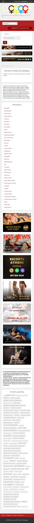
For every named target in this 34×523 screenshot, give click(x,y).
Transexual (6, 167)
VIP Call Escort (7, 172)
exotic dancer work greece (12, 451)
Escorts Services (6, 440)
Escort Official (7, 127)
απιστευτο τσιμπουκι (10, 506)
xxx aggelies (8, 485)
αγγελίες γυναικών (10, 497)
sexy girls (7, 474)
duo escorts (7, 420)
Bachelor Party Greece (10, 413)
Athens (6, 398)
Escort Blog (21, 425)
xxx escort (19, 485)
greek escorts (23, 453)
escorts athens (19, 436)
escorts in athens (18, 438)
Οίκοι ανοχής (7, 204)
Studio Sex (6, 159)
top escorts (7, 479)
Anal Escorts (19, 395)
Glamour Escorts (8, 132)
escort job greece (19, 433)
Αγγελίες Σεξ (7, 175)
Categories (9, 515)
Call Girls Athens (8, 116)
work (22, 482)
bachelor (6, 408)
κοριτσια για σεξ (24, 506)
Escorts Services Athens (17, 440)
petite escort (8, 466)
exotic (5, 446)
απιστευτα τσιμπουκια (10, 504)
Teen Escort (14, 477)
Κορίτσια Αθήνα (16, 487)
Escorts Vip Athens (13, 443)
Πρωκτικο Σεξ (21, 489)
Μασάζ (5, 202)
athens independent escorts (14, 405)
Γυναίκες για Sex (8, 191)
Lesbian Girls (22, 458)
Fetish (5, 129)
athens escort (15, 398)
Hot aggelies (8, 458)
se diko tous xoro (17, 469)
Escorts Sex (25, 440)
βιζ (19, 506)
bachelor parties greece (11, 410)
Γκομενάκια (6, 185)
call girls (16, 415)
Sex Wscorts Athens (18, 471)
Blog (14, 515)
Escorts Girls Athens (7, 438)
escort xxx (22, 443)
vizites (17, 482)
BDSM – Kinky (7, 113)
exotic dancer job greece (17, 446)
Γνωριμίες (6, 188)
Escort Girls (6, 124)
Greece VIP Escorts (8, 137)
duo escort (20, 418)
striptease (25, 474)
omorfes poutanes (9, 463)
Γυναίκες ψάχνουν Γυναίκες (10, 199)
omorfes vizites (21, 463)
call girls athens (9, 418)
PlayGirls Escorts (8, 153)
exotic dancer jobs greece (11, 448)
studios (6, 477)
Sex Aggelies (7, 156)
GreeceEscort (7, 140)
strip (19, 474)
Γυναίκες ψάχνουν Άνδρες (10, 196)
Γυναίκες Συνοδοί (8, 193)
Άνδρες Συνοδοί (7, 177)
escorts (7, 436)
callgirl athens (8, 415)
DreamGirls (6, 121)
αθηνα (24, 502)
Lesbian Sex (5, 461)
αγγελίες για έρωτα (11, 494)
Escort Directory (9, 428)
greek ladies (16, 455)
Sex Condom (6, 471)
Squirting (15, 474)
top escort (22, 477)
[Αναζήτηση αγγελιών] (5, 42)
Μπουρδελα (5, 489)
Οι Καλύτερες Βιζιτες (13, 489)
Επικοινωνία (20, 515)
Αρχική (3, 65)
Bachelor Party (25, 410)
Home (3, 515)
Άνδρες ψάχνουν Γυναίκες (10, 183)
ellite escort (8, 423)
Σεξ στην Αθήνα (16, 491)
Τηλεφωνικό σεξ (7, 207)
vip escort (8, 482)
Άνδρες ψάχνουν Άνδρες (9, 180)
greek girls (6, 455)
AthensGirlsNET (7, 111)
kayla (16, 458)
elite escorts (16, 420)
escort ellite (22, 428)
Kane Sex (6, 143)
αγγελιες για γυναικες (12, 502)
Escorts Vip (5, 443)
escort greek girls (24, 430)
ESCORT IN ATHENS (7, 433)
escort (16, 423)
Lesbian (6, 145)
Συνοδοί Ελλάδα (24, 491)
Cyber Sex (6, 119)
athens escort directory (12, 400)
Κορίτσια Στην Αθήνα (24, 487)
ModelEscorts (7, 151)
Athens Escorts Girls (7, 403)
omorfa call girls (22, 461)
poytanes (6, 469)
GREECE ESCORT (10, 453)
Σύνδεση (30, 1)
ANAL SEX (25, 395)
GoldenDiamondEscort (9, 135)
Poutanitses (27, 466)
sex (27, 469)
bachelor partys (25, 413)
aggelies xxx (10, 395)
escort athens (10, 425)
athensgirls (16, 403)
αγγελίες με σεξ (9, 499)
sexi (11, 471)
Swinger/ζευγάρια (8, 161)
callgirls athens (26, 415)
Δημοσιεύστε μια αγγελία (20, 28)
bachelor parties (15, 408)
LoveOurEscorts (7, 148)
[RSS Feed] (3, 1)
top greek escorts (19, 479)
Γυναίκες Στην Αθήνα (7, 487)
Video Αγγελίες (7, 169)
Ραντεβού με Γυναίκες (7, 491)
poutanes (19, 466)
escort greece (10, 430)
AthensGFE (6, 108)
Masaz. (13, 461)
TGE (5, 164)
